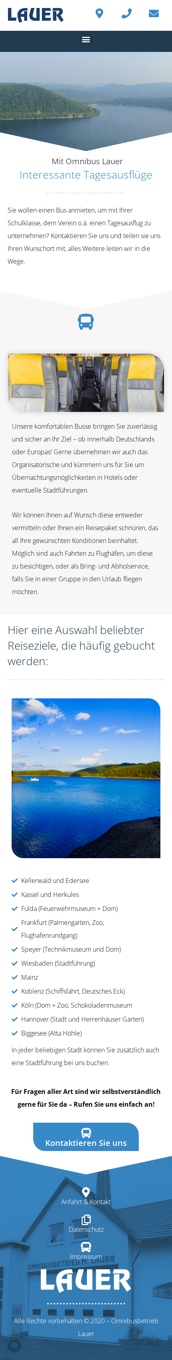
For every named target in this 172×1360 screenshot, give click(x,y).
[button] (86, 39)
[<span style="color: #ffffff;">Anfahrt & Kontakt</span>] (86, 1192)
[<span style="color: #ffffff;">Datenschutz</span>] (86, 1220)
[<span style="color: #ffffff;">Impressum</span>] (86, 1247)
